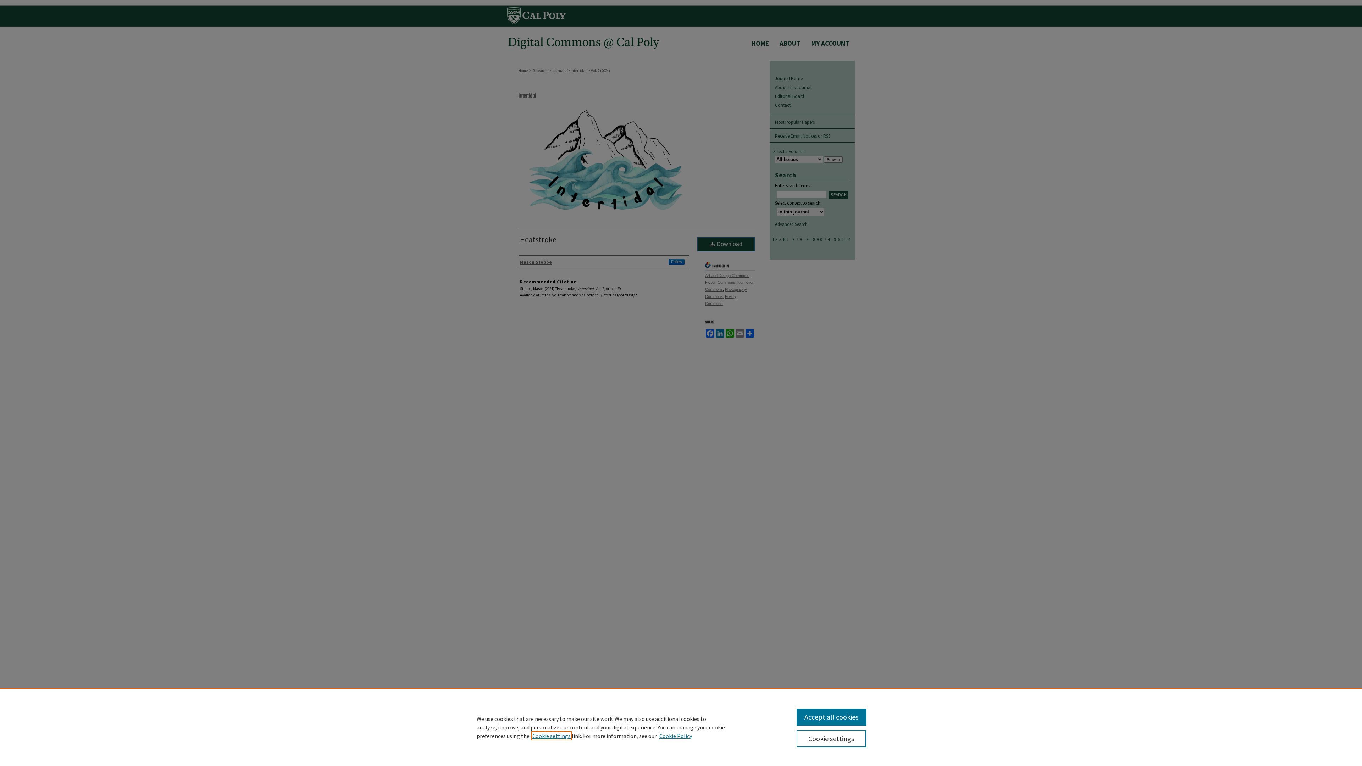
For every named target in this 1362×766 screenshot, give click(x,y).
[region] (681, 727)
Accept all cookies (831, 716)
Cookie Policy (675, 735)
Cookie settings (551, 735)
